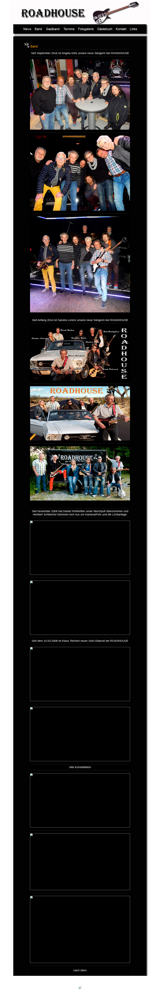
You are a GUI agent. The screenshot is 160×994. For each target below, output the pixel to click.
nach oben (80, 970)
